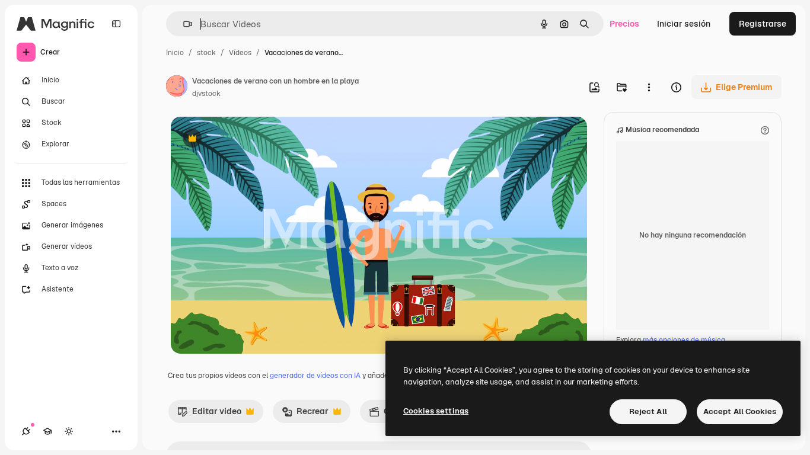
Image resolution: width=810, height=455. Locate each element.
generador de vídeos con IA (315, 375)
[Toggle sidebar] (116, 23)
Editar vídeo (209, 414)
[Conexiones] (26, 431)
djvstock (206, 93)
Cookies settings (435, 411)
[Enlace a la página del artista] (176, 87)
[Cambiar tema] (68, 431)
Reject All (648, 411)
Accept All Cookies (739, 411)
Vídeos (240, 52)
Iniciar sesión (683, 23)
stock (206, 52)
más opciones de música (684, 340)
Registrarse (762, 23)
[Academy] (47, 431)
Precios (624, 23)
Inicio (175, 52)
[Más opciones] (649, 87)
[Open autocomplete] (183, 24)
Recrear (305, 414)
